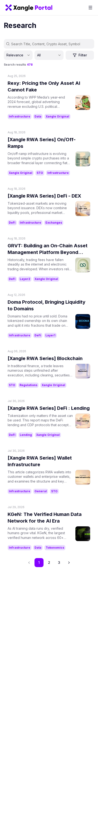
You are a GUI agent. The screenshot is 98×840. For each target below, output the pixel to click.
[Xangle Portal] (29, 7)
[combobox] (18, 55)
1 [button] (39, 562)
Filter (82, 55)
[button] (69, 562)
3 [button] (59, 562)
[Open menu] (90, 7)
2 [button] (49, 562)
